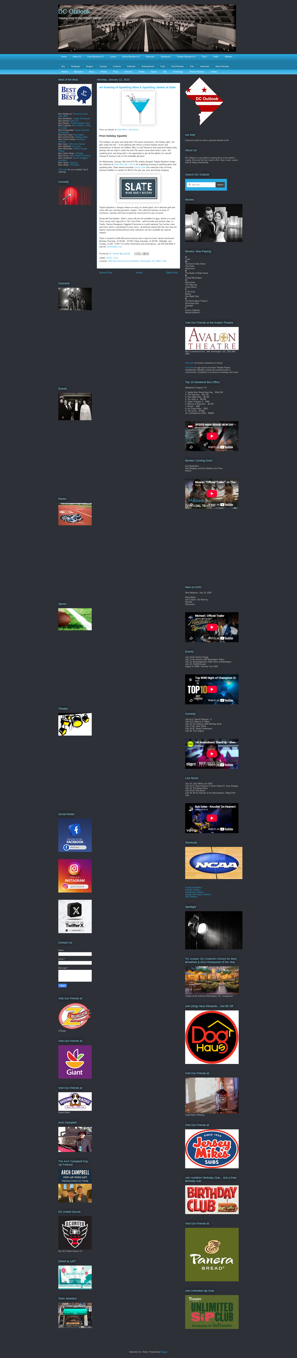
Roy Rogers (78, 135)
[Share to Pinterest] (147, 253)
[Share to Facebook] (144, 253)
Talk (165, 71)
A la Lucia (76, 146)
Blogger (164, 1352)
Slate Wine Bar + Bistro (124, 164)
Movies (64, 71)
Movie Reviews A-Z (131, 57)
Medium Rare (82, 137)
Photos (104, 71)
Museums (78, 71)
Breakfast (75, 66)
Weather (228, 57)
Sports (154, 71)
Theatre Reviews (196, 71)
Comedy (103, 66)
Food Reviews (177, 66)
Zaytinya (73, 162)
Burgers (89, 66)
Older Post (172, 272)
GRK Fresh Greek (77, 144)
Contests (117, 66)
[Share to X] (141, 253)
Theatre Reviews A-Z (186, 57)
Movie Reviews (222, 66)
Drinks (109, 258)
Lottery (113, 57)
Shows (142, 71)
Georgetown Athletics (194, 892)
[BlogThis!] (138, 253)
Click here (62, 169)
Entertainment (148, 66)
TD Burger (74, 165)
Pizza (115, 71)
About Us (77, 57)
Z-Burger (79, 153)
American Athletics (193, 887)
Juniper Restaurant (81, 118)
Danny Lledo (140, 167)
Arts (63, 66)
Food (162, 66)
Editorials (131, 66)
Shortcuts (150, 57)
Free (192, 66)
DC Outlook (74, 11)
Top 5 (204, 57)
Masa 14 (74, 121)
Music (92, 71)
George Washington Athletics (198, 894)
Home (64, 57)
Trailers (213, 71)
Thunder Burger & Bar (80, 123)
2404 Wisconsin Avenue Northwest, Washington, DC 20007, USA (137, 261)
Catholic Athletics (193, 890)
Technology (178, 71)
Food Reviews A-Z (95, 57)
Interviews (204, 66)
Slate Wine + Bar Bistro (127, 129)
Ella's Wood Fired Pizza (80, 155)
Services (128, 71)
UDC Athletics (191, 897)
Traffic (216, 57)
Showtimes (166, 57)
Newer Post (105, 272)
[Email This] (135, 253)
